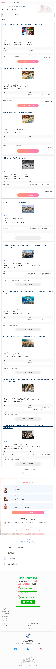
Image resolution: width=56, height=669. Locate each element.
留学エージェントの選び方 (15, 547)
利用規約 (3, 627)
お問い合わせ (31, 625)
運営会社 (30, 628)
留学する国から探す (5, 613)
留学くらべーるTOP (5, 623)
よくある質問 (11, 558)
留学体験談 (11, 553)
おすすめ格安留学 (13, 564)
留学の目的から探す (5, 611)
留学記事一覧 (4, 620)
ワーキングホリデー (5, 618)
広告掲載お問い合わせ (33, 627)
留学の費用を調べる (5, 616)
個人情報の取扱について (33, 623)
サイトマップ (4, 625)
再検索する (4, 19)
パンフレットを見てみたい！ (28, 61)
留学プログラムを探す (6, 614)
